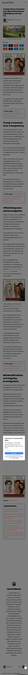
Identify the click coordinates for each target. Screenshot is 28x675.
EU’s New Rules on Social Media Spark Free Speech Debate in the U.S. (13, 366)
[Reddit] (5, 49)
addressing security (15, 306)
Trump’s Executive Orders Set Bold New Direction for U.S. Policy (13, 113)
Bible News (5, 22)
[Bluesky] (16, 49)
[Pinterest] (16, 45)
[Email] (10, 49)
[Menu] (25, 2)
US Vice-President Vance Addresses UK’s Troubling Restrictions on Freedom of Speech (13, 528)
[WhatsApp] (21, 49)
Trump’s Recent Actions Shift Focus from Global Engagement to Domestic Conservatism (14, 516)
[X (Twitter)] (10, 45)
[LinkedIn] (21, 45)
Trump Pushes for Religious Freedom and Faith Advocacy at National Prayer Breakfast (14, 535)
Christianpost (12, 500)
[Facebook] (5, 45)
